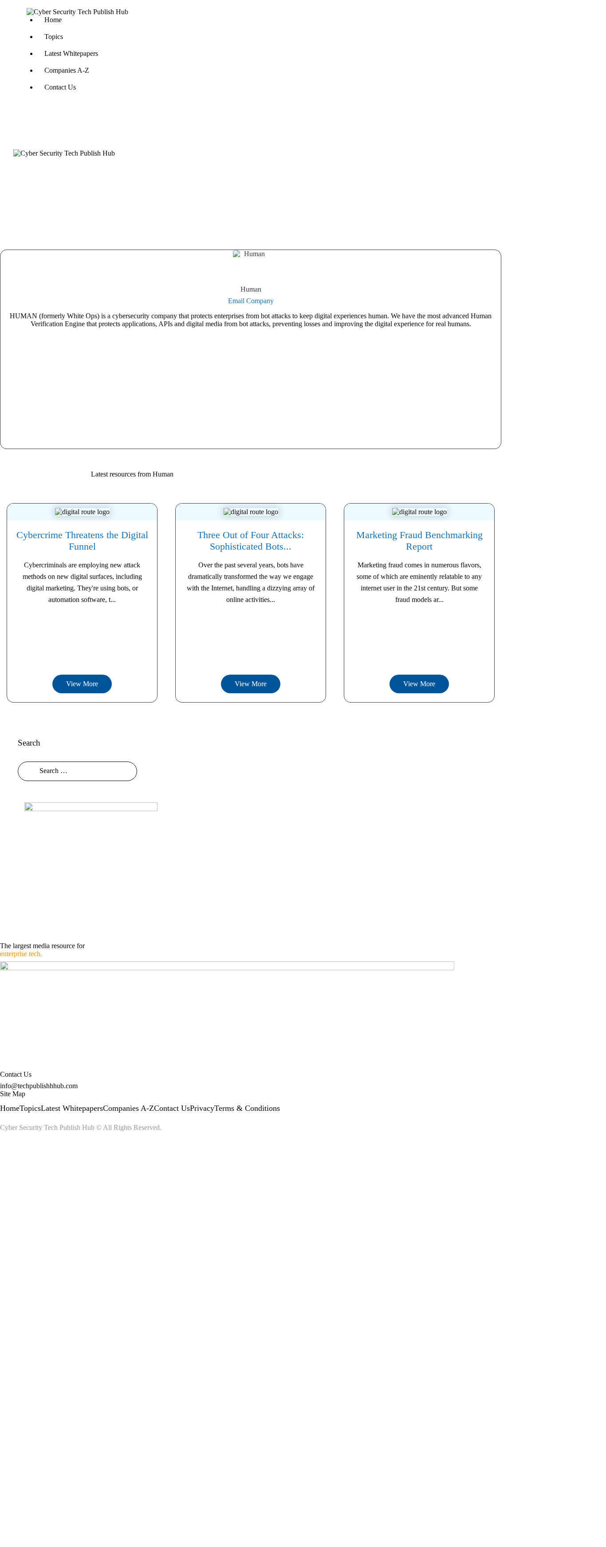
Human (250, 289)
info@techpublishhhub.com (39, 1086)
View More (82, 684)
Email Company (251, 301)
